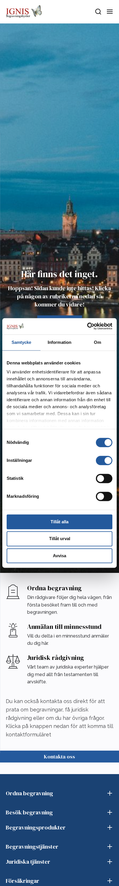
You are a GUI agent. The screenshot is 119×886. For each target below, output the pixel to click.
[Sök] (98, 11)
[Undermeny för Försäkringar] (109, 880)
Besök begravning (29, 812)
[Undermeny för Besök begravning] (109, 812)
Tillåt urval (59, 538)
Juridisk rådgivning (55, 657)
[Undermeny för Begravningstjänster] (109, 846)
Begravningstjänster (32, 847)
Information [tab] (59, 342)
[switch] (104, 460)
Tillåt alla (59, 521)
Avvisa (59, 555)
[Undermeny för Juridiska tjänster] (109, 861)
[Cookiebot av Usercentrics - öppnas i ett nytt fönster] (87, 326)
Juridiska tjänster (28, 862)
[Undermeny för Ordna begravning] (109, 793)
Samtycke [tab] (21, 342)
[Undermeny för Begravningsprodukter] (109, 827)
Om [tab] (97, 342)
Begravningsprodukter (36, 827)
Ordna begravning (54, 588)
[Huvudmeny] (110, 11)
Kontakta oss (59, 756)
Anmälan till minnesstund (64, 626)
